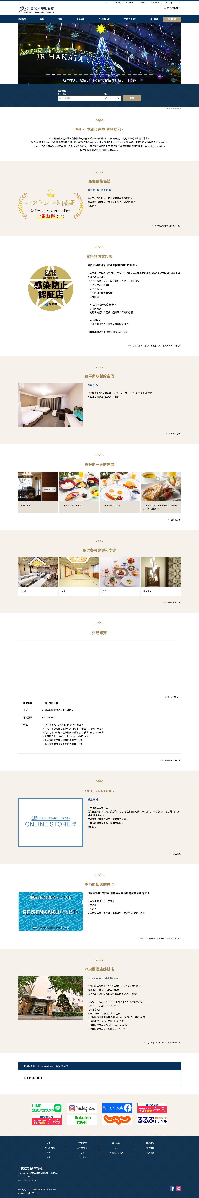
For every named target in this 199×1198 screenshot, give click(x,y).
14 (118, 74)
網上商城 (93, 799)
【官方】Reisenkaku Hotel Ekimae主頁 (164, 1043)
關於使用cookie (33, 1193)
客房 (49, 1153)
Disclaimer (21, 1193)
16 (129, 74)
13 (113, 74)
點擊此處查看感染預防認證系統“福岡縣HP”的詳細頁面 (157, 346)
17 (134, 74)
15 (123, 74)
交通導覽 (83, 1157)
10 (96, 74)
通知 (82, 1153)
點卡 (116, 1148)
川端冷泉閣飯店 (31, 1169)
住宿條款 (150, 1148)
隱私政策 (150, 1143)
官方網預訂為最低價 (99, 190)
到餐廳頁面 (176, 520)
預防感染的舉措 (116, 1153)
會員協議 (150, 1153)
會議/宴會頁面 (174, 603)
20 (151, 74)
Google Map (172, 697)
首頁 (49, 1143)
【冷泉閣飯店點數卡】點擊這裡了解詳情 (163, 939)
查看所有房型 (175, 434)
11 (102, 74)
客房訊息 (93, 385)
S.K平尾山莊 (82, 1148)
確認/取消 (155, 2)
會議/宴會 (82, 1143)
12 (107, 74)
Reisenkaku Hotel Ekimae (103, 978)
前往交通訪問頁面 (173, 760)
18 (140, 74)
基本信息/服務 (48, 1148)
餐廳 (49, 1157)
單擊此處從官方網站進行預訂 (168, 226)
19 (145, 74)
